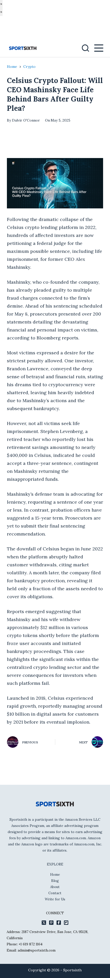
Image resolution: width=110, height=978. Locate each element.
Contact (54, 893)
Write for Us (55, 899)
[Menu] (98, 48)
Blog (55, 881)
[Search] (85, 48)
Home (55, 874)
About (55, 887)
